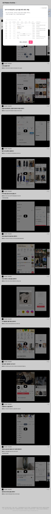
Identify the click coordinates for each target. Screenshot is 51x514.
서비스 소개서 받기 (23, 42)
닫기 (31, 42)
